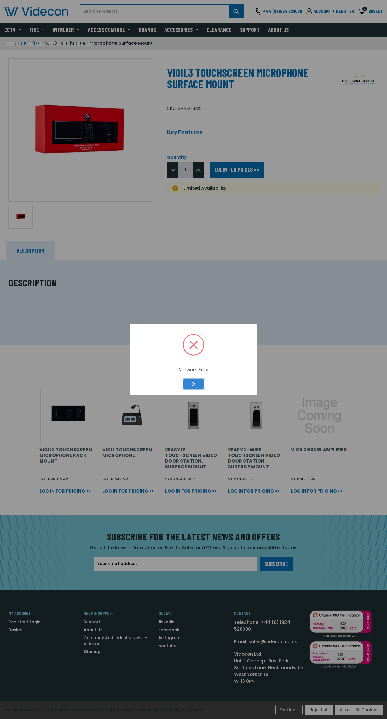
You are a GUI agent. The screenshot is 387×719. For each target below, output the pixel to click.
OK (193, 383)
